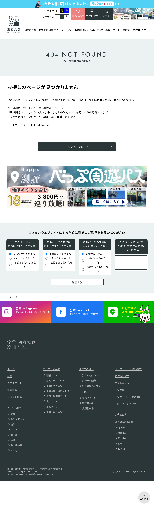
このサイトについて (126, 404)
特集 (51, 30)
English (121, 427)
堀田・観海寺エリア (56, 396)
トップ (10, 296)
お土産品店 (16, 445)
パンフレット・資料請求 (128, 369)
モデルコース (60, 30)
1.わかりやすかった (60, 253)
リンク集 (119, 390)
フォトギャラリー (124, 383)
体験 (13, 439)
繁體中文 (122, 433)
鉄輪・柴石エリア (55, 380)
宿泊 (13, 424)
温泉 (13, 413)
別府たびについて (91, 375)
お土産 (14, 434)
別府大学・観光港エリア (58, 391)
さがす (106, 15)
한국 (120, 443)
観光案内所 (88, 403)
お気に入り (78, 15)
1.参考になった (94, 253)
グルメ (14, 429)
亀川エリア (52, 401)
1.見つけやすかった (24, 253)
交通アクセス (89, 398)
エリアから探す (104, 30)
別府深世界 (121, 414)
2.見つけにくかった (24, 258)
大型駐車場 (88, 408)
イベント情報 (75, 30)
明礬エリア (52, 375)
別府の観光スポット (92, 385)
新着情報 (43, 30)
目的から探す (89, 30)
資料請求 (127, 30)
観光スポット (17, 419)
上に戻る (144, 498)
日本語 (121, 448)
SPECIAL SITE (139, 30)
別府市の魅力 (31, 30)
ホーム (11, 369)
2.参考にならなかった (97, 260)
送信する (77, 282)
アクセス (117, 30)
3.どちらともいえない (25, 265)
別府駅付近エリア (55, 385)
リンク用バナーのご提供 (128, 397)
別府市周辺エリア (55, 411)
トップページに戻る (77, 147)
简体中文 (122, 438)
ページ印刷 (92, 15)
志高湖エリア (53, 406)
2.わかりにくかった (60, 258)
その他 (14, 450)
